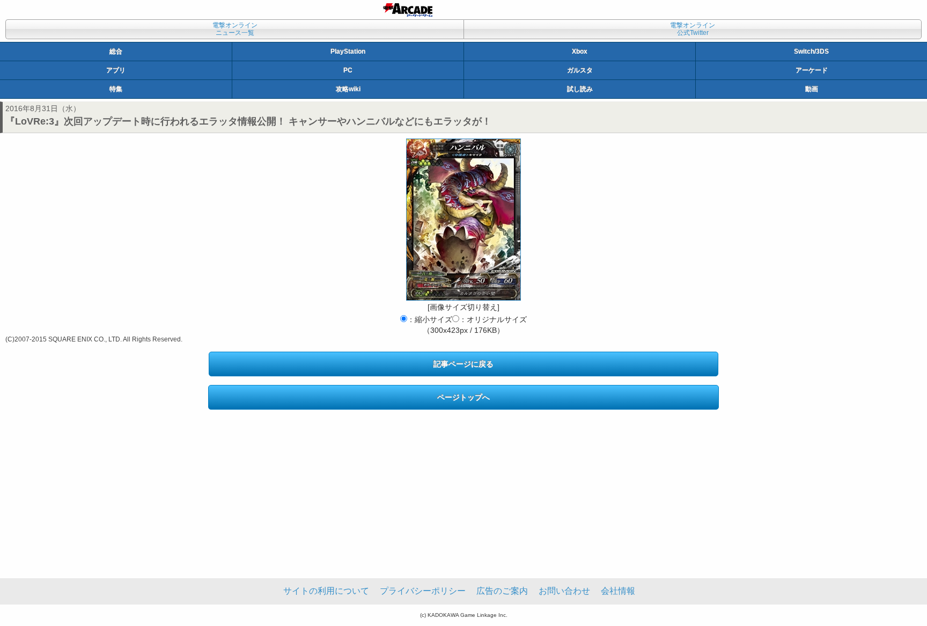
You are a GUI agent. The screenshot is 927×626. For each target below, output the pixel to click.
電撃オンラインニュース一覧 (235, 29)
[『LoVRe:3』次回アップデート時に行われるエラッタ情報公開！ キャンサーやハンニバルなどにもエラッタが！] (463, 220)
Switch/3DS (811, 51)
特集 (115, 89)
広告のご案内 (502, 590)
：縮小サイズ (429, 319)
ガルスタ (580, 70)
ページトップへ (463, 397)
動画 (811, 89)
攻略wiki (348, 89)
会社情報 (618, 590)
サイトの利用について (326, 590)
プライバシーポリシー (423, 590)
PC (347, 70)
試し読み (580, 89)
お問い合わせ (564, 590)
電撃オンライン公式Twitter (692, 29)
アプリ (116, 70)
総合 (115, 51)
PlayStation (347, 51)
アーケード (812, 70)
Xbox (579, 51)
